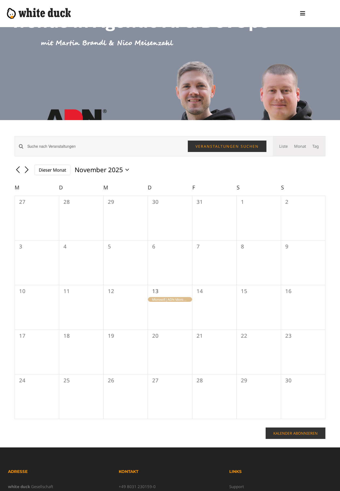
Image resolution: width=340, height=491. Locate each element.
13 (155, 291)
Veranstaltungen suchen (227, 146)
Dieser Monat (52, 170)
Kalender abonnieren (295, 433)
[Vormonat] (18, 170)
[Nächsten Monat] (27, 170)
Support (236, 486)
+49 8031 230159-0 (137, 486)
